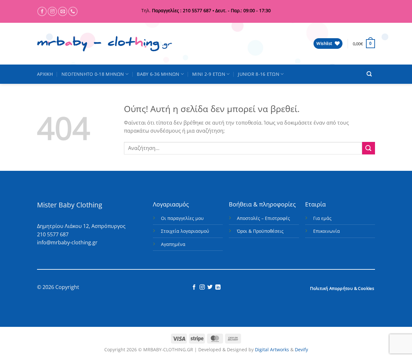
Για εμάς (322, 218)
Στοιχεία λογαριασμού (185, 231)
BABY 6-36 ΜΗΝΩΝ (158, 74)
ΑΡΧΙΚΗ (45, 74)
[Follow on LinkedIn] (217, 287)
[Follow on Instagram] (52, 11)
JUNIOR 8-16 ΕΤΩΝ (258, 74)
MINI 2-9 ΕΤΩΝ (208, 74)
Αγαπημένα (173, 244)
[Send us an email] (62, 11)
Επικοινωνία (326, 231)
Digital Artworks (272, 349)
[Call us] (73, 11)
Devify (301, 349)
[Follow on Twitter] (209, 287)
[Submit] (368, 148)
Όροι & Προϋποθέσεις (260, 231)
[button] (364, 44)
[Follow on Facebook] (42, 11)
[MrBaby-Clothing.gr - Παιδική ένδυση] (104, 43)
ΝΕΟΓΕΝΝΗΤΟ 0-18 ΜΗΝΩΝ (92, 74)
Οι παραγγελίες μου (182, 218)
